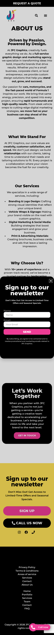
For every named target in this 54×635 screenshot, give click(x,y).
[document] (27, 317)
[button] (50, 280)
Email (7, 320)
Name (7, 311)
